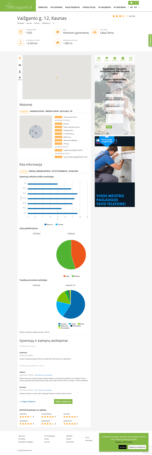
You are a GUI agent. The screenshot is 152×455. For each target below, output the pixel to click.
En (131, 7)
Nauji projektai (72, 7)
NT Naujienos (104, 7)
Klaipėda (69, 436)
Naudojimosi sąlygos (25, 442)
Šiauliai (68, 439)
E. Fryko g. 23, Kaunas (44, 390)
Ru (135, 7)
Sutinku (122, 447)
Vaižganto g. (46, 23)
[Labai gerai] (31, 417)
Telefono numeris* (113, 106)
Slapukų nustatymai (137, 447)
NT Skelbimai (120, 7)
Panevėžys (70, 442)
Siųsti (109, 127)
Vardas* (109, 93)
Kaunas (29, 23)
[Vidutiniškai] (25, 417)
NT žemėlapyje (49, 436)
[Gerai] (28, 417)
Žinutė (108, 113)
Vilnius (46, 439)
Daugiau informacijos (124, 442)
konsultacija (89, 7)
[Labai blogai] (20, 417)
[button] (33, 131)
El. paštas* (110, 100)
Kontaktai (21, 439)
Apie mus (21, 436)
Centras (37, 23)
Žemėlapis (43, 7)
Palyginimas (56, 7)
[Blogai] (23, 417)
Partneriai (88, 440)
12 (53, 23)
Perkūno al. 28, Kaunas (44, 375)
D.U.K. (87, 437)
